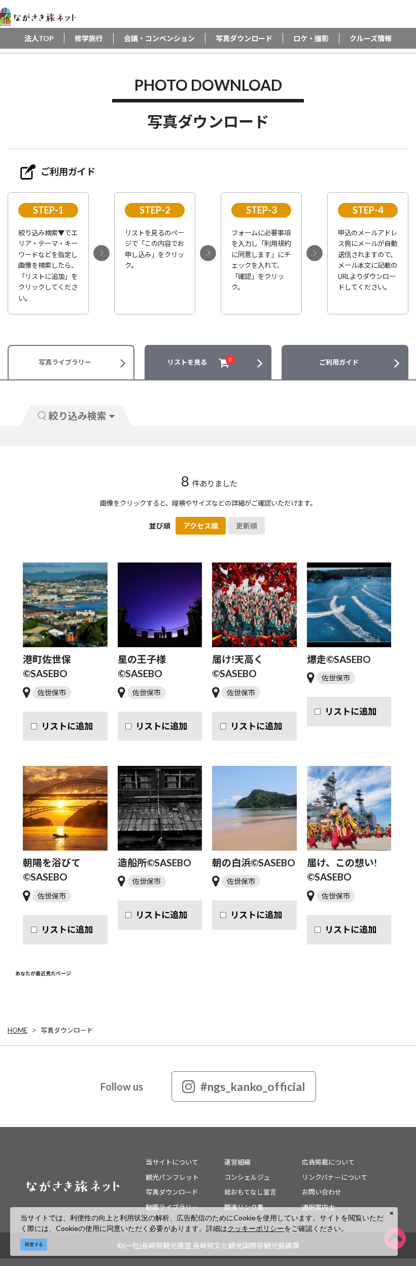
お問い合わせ (321, 1192)
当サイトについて (172, 1162)
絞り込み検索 (78, 415)
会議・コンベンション (159, 38)
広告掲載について (328, 1162)
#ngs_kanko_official (252, 1086)
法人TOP (39, 38)
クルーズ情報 (371, 38)
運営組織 (237, 1162)
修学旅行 (89, 38)
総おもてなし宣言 (250, 1192)
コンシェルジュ (247, 1177)
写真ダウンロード (244, 38)
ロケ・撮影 (311, 38)
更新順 (246, 525)
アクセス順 (200, 525)
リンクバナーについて (334, 1177)
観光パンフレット (172, 1177)
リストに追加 (67, 726)
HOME (17, 1030)
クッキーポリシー (255, 1228)
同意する (34, 1244)
